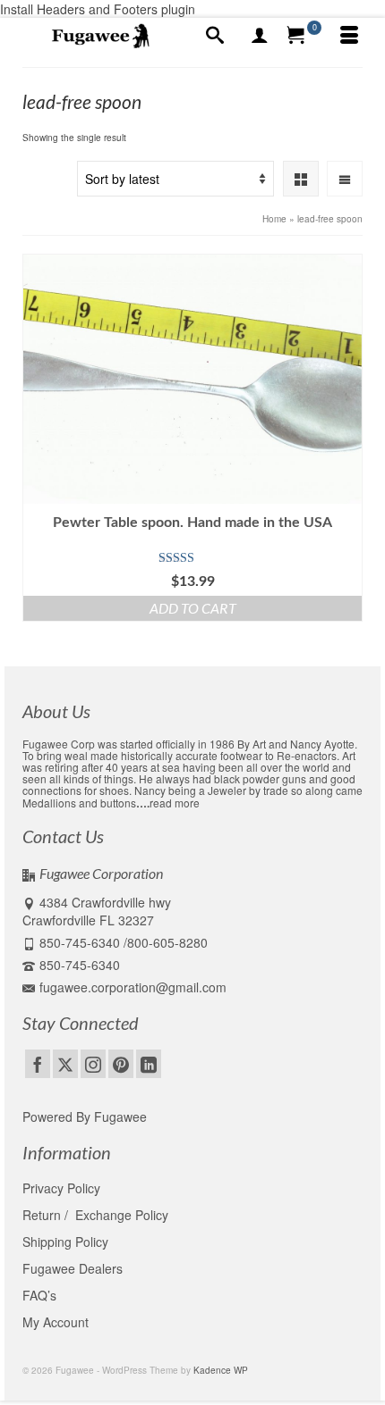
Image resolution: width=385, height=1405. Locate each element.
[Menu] (349, 36)
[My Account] (259, 36)
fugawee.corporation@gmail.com (133, 987)
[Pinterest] (120, 1064)
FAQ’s (39, 1295)
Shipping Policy (65, 1241)
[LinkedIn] (148, 1064)
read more (175, 802)
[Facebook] (37, 1064)
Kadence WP (220, 1370)
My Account (55, 1322)
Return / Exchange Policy (95, 1215)
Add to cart (193, 607)
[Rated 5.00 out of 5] (192, 558)
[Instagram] (93, 1064)
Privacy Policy (61, 1188)
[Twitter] (65, 1064)
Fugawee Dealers (74, 1268)
